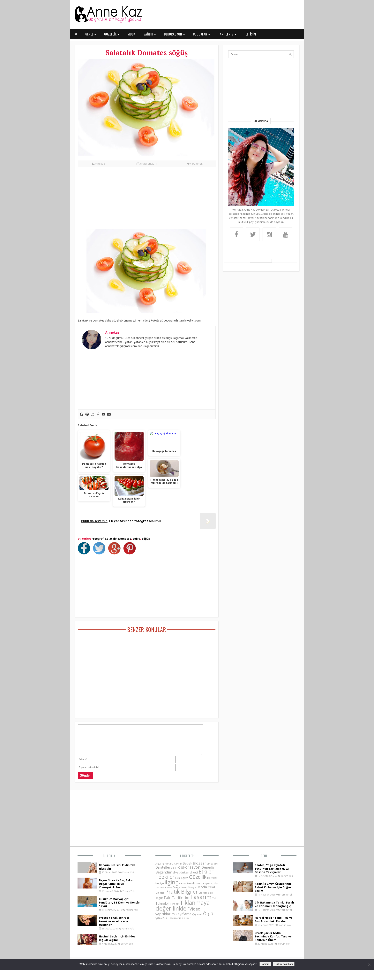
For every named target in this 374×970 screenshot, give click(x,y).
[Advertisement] (147, 200)
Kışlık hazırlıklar (163, 887)
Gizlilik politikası (283, 964)
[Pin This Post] (130, 553)
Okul (211, 887)
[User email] (109, 414)
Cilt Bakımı (212, 863)
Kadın (182, 883)
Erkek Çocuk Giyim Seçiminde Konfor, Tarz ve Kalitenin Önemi (273, 936)
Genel (265, 856)
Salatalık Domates (118, 538)
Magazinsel (180, 887)
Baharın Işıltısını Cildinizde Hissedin (117, 866)
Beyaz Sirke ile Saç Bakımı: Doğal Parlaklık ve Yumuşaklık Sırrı (117, 883)
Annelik (178, 863)
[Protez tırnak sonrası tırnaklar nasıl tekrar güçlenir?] (87, 925)
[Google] (81, 414)
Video (195, 909)
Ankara (169, 863)
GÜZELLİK (111, 34)
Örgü (208, 913)
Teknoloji (162, 903)
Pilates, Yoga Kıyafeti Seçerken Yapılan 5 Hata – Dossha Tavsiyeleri (273, 868)
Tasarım (201, 897)
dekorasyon (189, 867)
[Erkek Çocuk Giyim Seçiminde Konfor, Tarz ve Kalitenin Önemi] (243, 940)
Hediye (159, 883)
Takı (167, 897)
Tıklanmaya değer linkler (182, 905)
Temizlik (174, 903)
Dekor (174, 867)
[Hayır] (369, 964)
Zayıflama (183, 914)
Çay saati (197, 914)
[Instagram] (92, 414)
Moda (202, 886)
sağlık (159, 898)
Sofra (136, 538)
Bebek (187, 863)
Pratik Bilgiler (181, 891)
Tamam (265, 964)
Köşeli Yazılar (210, 883)
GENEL (89, 34)
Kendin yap (194, 883)
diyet (176, 872)
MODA (132, 34)
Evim (178, 878)
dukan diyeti (189, 872)
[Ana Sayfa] (108, 22)
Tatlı (214, 898)
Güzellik (109, 856)
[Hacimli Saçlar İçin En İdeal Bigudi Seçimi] (87, 943)
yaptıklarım (165, 914)
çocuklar (162, 917)
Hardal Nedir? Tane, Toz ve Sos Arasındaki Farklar (274, 919)
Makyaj (192, 887)
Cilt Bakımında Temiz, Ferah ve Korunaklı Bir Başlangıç (274, 904)
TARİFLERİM (226, 34)
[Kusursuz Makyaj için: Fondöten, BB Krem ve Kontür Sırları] (87, 906)
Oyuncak (159, 892)
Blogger (199, 863)
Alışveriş (159, 863)
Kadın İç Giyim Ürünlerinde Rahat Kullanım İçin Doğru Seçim (273, 887)
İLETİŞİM (250, 34)
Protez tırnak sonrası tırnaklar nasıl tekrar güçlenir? (114, 921)
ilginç (171, 882)
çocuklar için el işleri (180, 917)
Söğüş (146, 538)
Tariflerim (180, 897)
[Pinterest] (87, 414)
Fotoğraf (98, 538)
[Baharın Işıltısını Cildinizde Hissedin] (87, 872)
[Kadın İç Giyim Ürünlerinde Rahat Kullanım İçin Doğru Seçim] (243, 891)
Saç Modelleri (206, 892)
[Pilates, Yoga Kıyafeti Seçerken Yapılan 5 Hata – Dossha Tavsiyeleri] (243, 872)
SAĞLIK (149, 34)
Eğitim (184, 878)
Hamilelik (212, 878)
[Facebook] (98, 414)
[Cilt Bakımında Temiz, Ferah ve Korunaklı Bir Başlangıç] (243, 909)
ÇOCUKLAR (200, 34)
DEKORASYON (173, 34)
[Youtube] (103, 414)
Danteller (162, 867)
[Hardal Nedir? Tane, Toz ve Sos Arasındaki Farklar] (243, 925)
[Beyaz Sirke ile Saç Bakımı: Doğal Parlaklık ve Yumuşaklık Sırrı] (87, 887)
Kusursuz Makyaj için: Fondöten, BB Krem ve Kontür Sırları (119, 902)
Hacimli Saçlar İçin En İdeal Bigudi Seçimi (117, 938)
